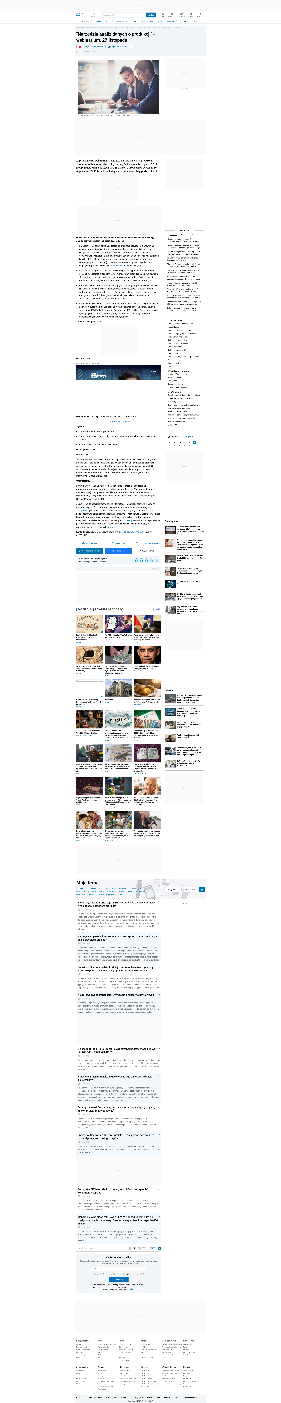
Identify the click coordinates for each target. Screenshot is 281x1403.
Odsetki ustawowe (168, 1381)
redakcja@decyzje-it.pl (133, 532)
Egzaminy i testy (103, 1378)
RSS (158, 1397)
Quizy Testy (172, 425)
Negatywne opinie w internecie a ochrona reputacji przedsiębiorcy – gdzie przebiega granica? (183, 246)
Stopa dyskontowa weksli (177, 421)
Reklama (178, 1397)
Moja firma (92, 27)
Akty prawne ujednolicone (128, 1381)
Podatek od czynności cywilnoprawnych (183, 415)
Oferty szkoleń (129, 27)
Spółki (105, 888)
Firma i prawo (171, 521)
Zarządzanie (108, 27)
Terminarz (176, 436)
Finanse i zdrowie (146, 1357)
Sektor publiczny (121, 21)
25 (175, 442)
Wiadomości (187, 1344)
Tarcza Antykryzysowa (106, 894)
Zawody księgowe (82, 1355)
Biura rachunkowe (169, 1341)
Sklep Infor (123, 1357)
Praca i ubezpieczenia (107, 891)
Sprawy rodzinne (125, 1344)
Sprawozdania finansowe (170, 1355)
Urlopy (100, 1352)
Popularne (173, 235)
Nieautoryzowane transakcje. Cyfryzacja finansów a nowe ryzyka (182, 259)
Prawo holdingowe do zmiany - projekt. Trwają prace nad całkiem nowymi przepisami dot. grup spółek (182, 284)
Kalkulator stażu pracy (148, 1381)
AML (163, 1357)
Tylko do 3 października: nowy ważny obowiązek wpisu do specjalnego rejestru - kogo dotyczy (183, 309)
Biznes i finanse (145, 1344)
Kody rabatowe (188, 1376)
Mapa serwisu (191, 1397)
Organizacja (80, 1370)
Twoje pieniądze (147, 21)
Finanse (122, 888)
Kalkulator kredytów (175, 347)
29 (194, 442)
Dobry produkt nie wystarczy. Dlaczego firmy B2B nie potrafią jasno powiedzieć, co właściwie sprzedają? (184, 303)
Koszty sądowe (173, 381)
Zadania (79, 1376)
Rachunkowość (81, 1347)
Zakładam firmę (94, 888)
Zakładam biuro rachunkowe (172, 1344)
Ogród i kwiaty (188, 1355)
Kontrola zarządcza (175, 384)
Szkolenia (118, 27)
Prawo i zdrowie (124, 1360)
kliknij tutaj (131, 1290)
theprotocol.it (187, 1384)
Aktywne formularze (181, 371)
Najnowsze (185, 235)
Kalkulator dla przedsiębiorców (180, 330)
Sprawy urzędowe (125, 1352)
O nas (78, 1397)
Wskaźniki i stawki (169, 1367)
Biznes (107, 21)
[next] (159, 1248)
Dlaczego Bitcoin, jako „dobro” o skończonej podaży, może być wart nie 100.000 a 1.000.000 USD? (184, 265)
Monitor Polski (124, 1373)
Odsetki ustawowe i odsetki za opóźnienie (184, 395)
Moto (160, 21)
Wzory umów (187, 1378)
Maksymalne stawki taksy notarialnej (182, 418)
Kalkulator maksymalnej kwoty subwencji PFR (184, 358)
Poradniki (91, 894)
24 (170, 442)
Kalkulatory (176, 320)
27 (185, 442)
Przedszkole (102, 1370)
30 (199, 442)
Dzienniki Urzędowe (126, 1376)
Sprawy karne (124, 1347)
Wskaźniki (176, 391)
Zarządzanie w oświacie (106, 1381)
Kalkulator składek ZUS (177, 350)
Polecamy (170, 689)
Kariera (150, 1397)
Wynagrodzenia (103, 1347)
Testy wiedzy (102, 1389)
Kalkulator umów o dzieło (177, 340)
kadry (129, 520)
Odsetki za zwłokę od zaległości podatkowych (180, 400)
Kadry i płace (80, 1381)
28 (189, 442)
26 (180, 442)
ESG (120, 894)
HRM (99, 1357)
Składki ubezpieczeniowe (170, 1376)
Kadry (98, 21)
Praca (121, 1355)
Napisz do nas (120, 543)
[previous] (130, 1248)
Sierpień (188, 436)
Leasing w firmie (135, 888)
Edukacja (186, 21)
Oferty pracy (187, 1386)
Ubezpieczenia (103, 1349)
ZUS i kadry (80, 1352)
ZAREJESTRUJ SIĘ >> (118, 421)
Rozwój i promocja (82, 1378)
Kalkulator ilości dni (175, 363)
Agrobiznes (140, 891)
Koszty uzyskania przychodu (179, 408)
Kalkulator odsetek (146, 1378)
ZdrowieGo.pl (188, 1370)
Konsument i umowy (126, 1349)
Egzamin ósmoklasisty (105, 1386)
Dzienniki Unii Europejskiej (128, 1378)
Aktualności (81, 888)
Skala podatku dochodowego (172, 1384)
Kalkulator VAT (173, 353)
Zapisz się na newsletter (150, 543)
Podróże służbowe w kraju (178, 412)
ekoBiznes (80, 894)
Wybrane (195, 235)
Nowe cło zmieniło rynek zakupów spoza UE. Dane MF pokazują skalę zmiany (183, 271)
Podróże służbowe (168, 1378)
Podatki (130, 891)
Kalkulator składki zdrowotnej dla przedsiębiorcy (180, 325)
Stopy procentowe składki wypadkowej (183, 405)
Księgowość (87, 21)
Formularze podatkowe (191, 1381)
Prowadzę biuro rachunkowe (172, 1347)
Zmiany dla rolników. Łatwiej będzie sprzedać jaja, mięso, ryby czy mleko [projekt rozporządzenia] (184, 278)
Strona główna (81, 27)
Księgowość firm (82, 1341)
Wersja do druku (91, 543)
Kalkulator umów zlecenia (178, 337)
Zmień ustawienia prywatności (118, 1397)
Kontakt (167, 1397)
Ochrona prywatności (93, 1397)
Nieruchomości (172, 21)
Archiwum (186, 1373)
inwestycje (112, 527)
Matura (100, 1384)
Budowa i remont (189, 1352)
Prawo (134, 21)
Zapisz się (119, 1279)
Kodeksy (122, 1384)
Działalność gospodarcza (177, 374)
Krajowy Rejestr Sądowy (177, 387)
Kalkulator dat (173, 366)
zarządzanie (116, 265)
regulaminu (119, 1274)
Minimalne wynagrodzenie (171, 1373)
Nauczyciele (102, 1376)
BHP (99, 1355)
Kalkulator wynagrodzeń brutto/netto (182, 334)
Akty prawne (124, 1367)
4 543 (153, 1249)
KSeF (196, 21)
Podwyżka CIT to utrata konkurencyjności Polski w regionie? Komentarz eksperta (183, 290)
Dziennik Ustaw (124, 1370)
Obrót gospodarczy (83, 1349)
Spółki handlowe (174, 377)
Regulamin (139, 1397)
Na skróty (187, 1367)
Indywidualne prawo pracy (107, 1344)
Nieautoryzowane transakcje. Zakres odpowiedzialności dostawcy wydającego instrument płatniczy (183, 240)
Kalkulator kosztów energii (178, 343)
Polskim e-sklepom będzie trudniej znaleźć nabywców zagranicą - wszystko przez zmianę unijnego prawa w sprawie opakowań (183, 253)
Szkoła (100, 1373)
